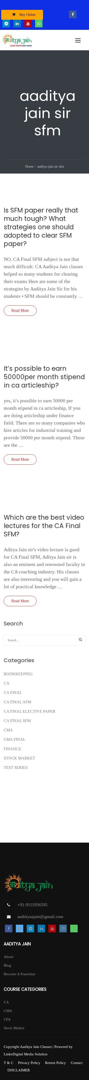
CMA (8, 730)
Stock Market (19, 758)
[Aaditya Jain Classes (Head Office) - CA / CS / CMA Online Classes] (17, 41)
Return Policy (55, 1063)
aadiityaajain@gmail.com (40, 916)
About (8, 957)
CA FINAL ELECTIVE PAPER (29, 711)
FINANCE (12, 749)
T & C (8, 1063)
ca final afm (17, 702)
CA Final (13, 692)
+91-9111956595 (32, 904)
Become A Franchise (19, 974)
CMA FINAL (14, 739)
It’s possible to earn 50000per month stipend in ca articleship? (44, 377)
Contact (77, 1063)
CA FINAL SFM (17, 721)
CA (6, 683)
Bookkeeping (18, 674)
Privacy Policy (29, 1063)
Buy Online (27, 15)
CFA (7, 1019)
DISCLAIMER (18, 1070)
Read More (20, 310)
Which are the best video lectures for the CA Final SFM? (44, 525)
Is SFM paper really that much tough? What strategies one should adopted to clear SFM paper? (41, 227)
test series (16, 767)
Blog (7, 965)
